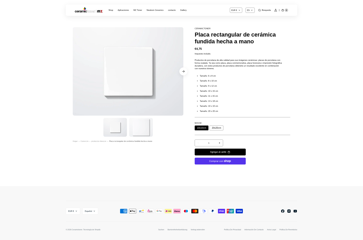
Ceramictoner (77, 230)
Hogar (75, 141)
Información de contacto (254, 230)
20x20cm (217, 128)
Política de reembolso (288, 230)
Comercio (84, 141)
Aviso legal (271, 230)
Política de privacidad (232, 230)
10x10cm (202, 128)
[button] (264, 10)
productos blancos (98, 141)
